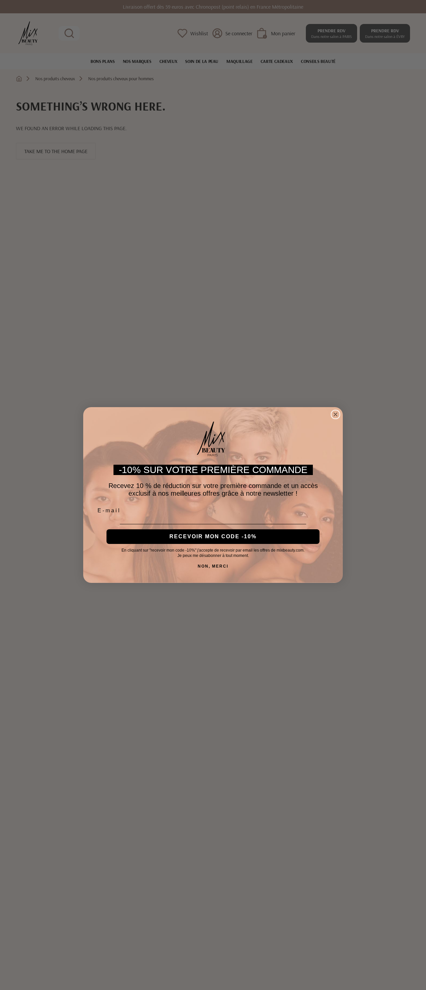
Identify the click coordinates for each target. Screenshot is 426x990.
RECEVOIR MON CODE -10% (213, 536)
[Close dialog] (335, 414)
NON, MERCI (213, 566)
